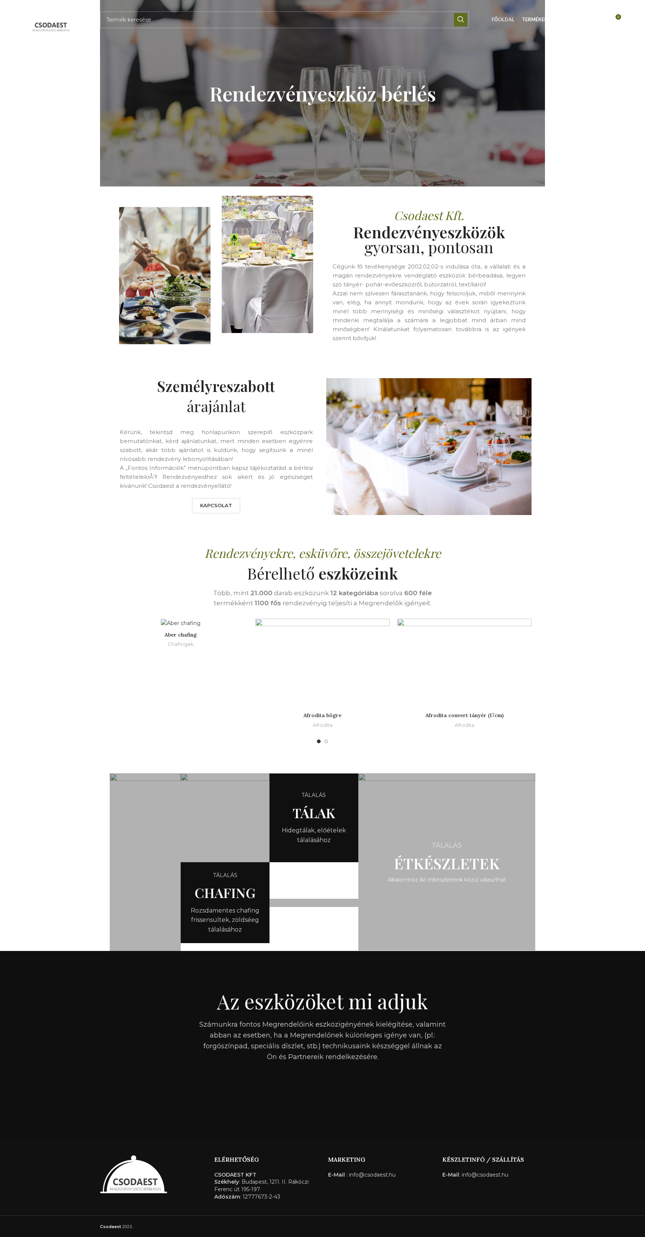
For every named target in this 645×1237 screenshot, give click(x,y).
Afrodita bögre (322, 715)
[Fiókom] (599, 19)
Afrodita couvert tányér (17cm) (465, 715)
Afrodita (323, 725)
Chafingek (181, 644)
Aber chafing (181, 634)
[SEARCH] (460, 19)
